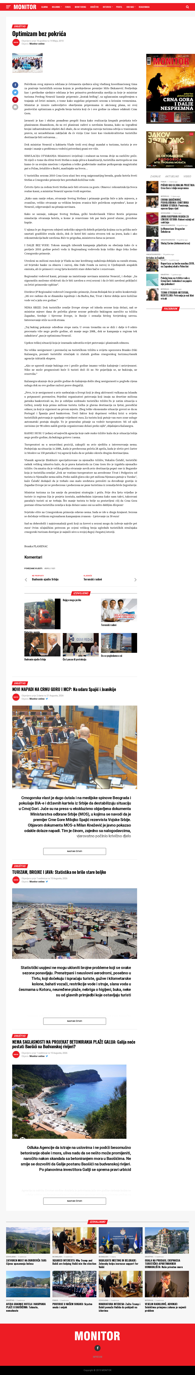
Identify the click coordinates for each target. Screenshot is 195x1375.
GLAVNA (44, 6)
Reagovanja (144, 6)
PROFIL (119, 6)
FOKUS (68, 6)
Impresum (97, 1356)
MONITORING (80, 6)
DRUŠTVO (94, 6)
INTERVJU (107, 6)
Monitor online (37, 44)
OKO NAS (130, 6)
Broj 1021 (50, 569)
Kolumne (56, 6)
